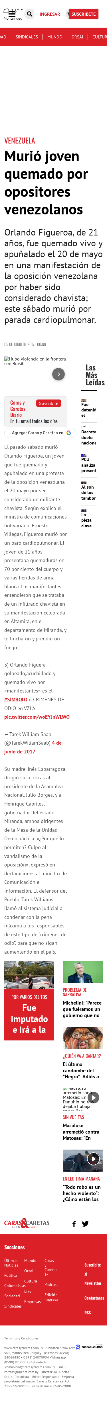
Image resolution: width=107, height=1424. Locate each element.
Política (10, 1275)
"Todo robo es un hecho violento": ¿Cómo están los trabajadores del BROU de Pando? (82, 1199)
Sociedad (12, 1295)
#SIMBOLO (15, 699)
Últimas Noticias (11, 1263)
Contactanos (94, 1298)
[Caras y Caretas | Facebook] (74, 1223)
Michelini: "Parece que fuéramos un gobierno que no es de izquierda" (82, 1012)
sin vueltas (73, 1117)
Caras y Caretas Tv (51, 1267)
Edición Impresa (51, 1297)
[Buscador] (29, 14)
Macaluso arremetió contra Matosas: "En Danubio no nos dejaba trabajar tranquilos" (81, 1140)
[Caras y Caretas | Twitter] (85, 1224)
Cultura (30, 1281)
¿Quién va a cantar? (82, 1055)
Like (27, 1291)
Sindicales (27, 37)
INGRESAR (50, 14)
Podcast (51, 1284)
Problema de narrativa (75, 992)
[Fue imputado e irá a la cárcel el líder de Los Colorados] (29, 975)
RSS (87, 1313)
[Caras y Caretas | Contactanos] (96, 1223)
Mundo (54, 37)
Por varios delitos (29, 996)
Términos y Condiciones (21, 1338)
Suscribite (48, 403)
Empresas (32, 1301)
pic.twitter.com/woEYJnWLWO (37, 717)
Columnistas (15, 1285)
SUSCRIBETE (84, 14)
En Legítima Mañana (81, 1178)
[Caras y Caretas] (26, 1228)
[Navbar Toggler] (16, 14)
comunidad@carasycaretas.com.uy (30, 1367)
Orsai (77, 37)
